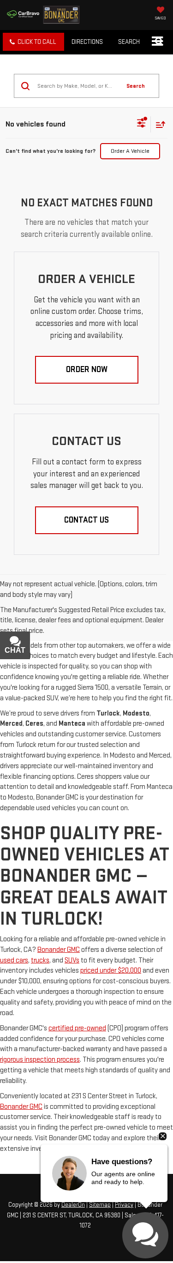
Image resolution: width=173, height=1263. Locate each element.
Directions (87, 42)
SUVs (72, 960)
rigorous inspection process (40, 1059)
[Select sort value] (158, 124)
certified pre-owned (77, 1028)
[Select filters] (141, 124)
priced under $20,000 (110, 970)
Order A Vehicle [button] (130, 151)
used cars (14, 960)
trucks (40, 960)
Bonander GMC (58, 949)
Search (135, 86)
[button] (33, 42)
